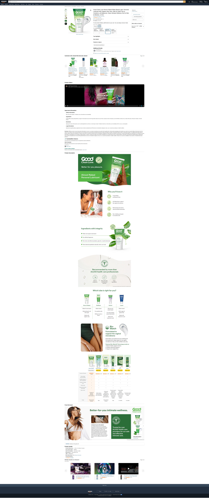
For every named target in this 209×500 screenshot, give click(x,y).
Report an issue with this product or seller (102, 53)
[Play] (65, 105)
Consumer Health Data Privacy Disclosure (105, 494)
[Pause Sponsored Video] (89, 471)
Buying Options (91, 370)
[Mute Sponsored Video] (89, 473)
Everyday (41, 4)
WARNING (67, 443)
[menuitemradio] (141, 105)
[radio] (66, 10)
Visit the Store (135, 438)
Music (33, 4)
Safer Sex (78, 6)
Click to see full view (79, 34)
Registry (29, 4)
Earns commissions (74, 85)
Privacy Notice (96, 494)
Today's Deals (11, 4)
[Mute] (143, 106)
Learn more (119, 51)
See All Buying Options (138, 16)
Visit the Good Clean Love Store (98, 16)
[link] (73, 70)
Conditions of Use (91, 494)
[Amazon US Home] (90, 492)
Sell (26, 4)
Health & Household (68, 6)
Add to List (134, 19)
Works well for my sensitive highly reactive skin (76, 86)
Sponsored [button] (66, 461)
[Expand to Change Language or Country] (103, 491)
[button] (2, 4)
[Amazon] (4, 1)
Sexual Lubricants (78, 455)
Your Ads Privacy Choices (116, 494)
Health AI (6, 4)
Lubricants (82, 6)
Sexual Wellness (73, 6)
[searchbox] (97, 2)
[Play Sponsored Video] (104, 468)
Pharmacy (37, 4)
